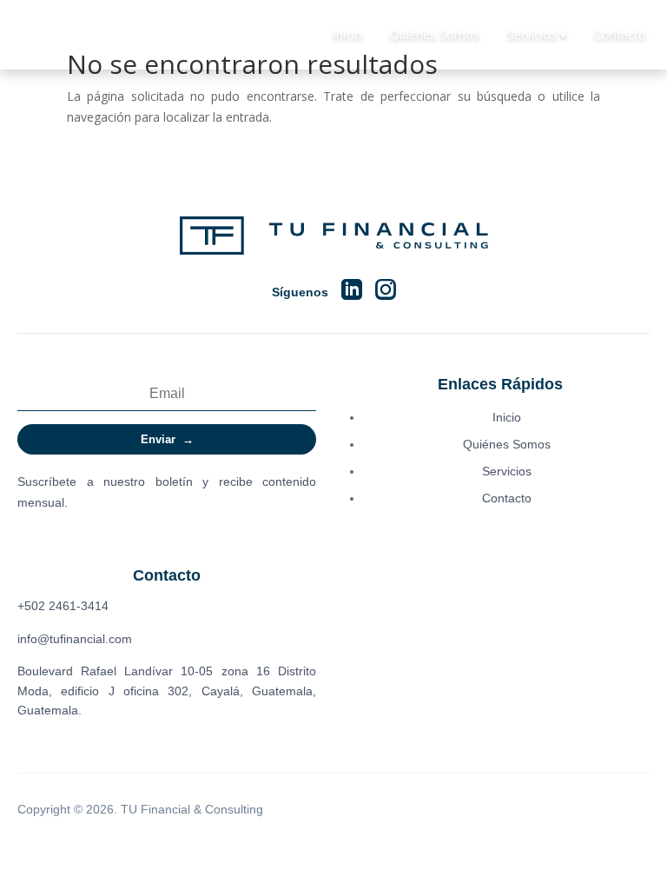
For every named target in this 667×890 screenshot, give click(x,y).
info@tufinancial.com (74, 639)
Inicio (347, 34)
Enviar (167, 439)
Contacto (620, 34)
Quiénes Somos (434, 34)
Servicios (507, 471)
